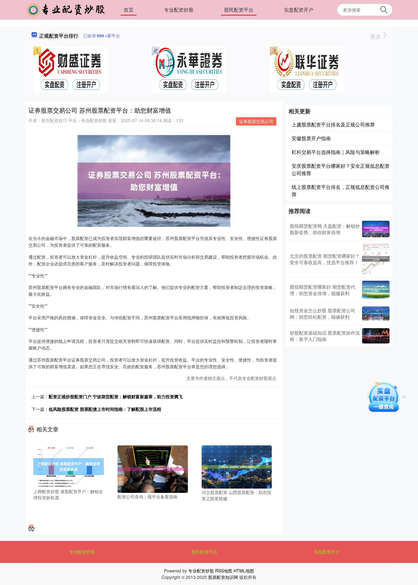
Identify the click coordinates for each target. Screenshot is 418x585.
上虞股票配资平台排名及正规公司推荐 (333, 124)
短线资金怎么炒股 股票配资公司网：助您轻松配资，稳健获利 (322, 313)
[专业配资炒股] (65, 9)
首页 (128, 9)
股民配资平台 (238, 9)
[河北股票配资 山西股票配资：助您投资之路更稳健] (237, 466)
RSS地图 (223, 571)
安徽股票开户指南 (311, 138)
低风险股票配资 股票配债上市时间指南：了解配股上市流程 (105, 409)
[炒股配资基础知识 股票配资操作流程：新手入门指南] (376, 335)
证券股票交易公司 (256, 121)
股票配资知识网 (223, 577)
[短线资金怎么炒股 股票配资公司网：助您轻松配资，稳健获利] (376, 313)
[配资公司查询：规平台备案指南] (153, 469)
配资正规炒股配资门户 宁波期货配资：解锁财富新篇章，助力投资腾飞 (116, 396)
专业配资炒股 (178, 9)
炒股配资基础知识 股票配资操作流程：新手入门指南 (325, 335)
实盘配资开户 (298, 9)
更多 (376, 36)
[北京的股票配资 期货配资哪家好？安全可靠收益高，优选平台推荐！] (376, 259)
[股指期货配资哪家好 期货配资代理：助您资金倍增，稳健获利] (376, 290)
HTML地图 (243, 571)
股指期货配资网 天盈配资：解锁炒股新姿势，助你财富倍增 (325, 229)
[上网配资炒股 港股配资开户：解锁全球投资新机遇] (68, 466)
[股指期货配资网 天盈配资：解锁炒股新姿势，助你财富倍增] (376, 229)
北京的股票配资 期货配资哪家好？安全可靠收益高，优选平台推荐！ (325, 259)
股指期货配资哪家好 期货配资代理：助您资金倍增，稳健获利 (322, 289)
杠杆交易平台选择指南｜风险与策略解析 (336, 152)
